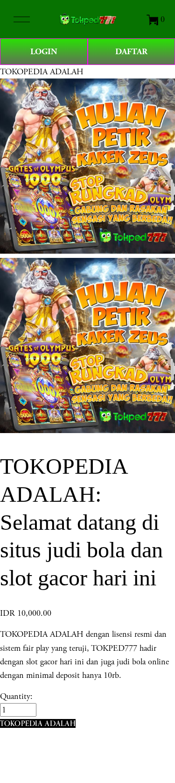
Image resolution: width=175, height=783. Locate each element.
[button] (38, 723)
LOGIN (43, 52)
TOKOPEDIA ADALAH (42, 71)
